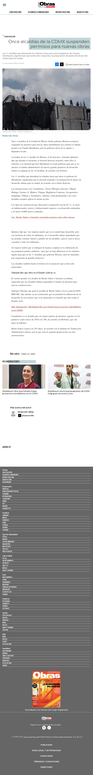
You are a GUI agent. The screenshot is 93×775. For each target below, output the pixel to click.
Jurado (4, 665)
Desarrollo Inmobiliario (38, 12)
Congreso (5, 520)
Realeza (4, 618)
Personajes (6, 658)
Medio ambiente (7, 577)
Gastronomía (6, 651)
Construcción (15, 12)
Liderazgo (5, 603)
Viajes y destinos (8, 656)
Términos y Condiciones (46, 761)
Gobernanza (6, 582)
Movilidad (5, 584)
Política (5, 513)
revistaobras (44, 728)
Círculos (5, 620)
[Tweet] (62, 64)
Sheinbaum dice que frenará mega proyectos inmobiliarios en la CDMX (20, 392)
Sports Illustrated (10, 534)
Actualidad (6, 601)
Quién (5, 613)
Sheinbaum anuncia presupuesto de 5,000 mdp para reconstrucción (69, 392)
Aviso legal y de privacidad (46, 750)
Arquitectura (82, 12)
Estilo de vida (6, 644)
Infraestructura (62, 12)
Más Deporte (6, 546)
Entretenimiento (7, 560)
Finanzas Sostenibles (9, 587)
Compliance (46, 756)
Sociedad (5, 530)
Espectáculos (7, 615)
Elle (4, 634)
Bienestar (5, 660)
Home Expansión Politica (10, 491)
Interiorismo (6, 482)
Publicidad (46, 745)
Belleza (4, 625)
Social (4, 579)
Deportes (5, 563)
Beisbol (4, 539)
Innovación (6, 589)
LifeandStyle (6, 508)
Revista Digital (7, 551)
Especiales (5, 608)
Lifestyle (5, 549)
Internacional (7, 496)
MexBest (6, 648)
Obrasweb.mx (49, 728)
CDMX (4, 523)
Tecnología (6, 499)
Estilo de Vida (6, 663)
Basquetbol (6, 544)
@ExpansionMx (28, 416)
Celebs (4, 641)
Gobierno (5, 515)
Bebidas (5, 653)
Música (4, 568)
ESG (3, 503)
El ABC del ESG (7, 592)
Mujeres (5, 506)
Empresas (5, 489)
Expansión (7, 486)
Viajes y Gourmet (7, 570)
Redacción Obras (26, 412)
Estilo (4, 558)
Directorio (46, 767)
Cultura (5, 630)
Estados (5, 525)
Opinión (4, 527)
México (4, 518)
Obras (5, 470)
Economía (5, 494)
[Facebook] (57, 64)
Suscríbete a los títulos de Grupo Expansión (46, 710)
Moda (4, 622)
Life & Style (7, 556)
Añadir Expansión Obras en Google (78, 64)
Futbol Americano (8, 541)
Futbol (4, 537)
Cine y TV (5, 565)
